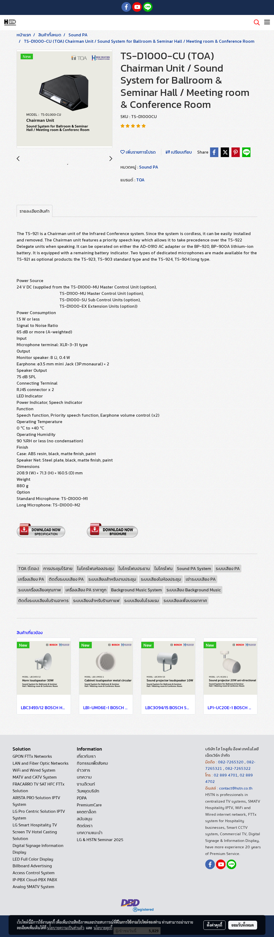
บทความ (84, 777)
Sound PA (148, 167)
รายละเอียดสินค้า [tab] (35, 211)
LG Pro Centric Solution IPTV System (39, 815)
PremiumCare (89, 805)
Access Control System (34, 872)
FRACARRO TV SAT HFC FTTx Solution (38, 787)
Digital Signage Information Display (38, 849)
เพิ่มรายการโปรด (140, 152)
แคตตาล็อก (86, 812)
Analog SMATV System (33, 886)
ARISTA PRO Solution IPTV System (36, 801)
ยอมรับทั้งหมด (242, 925)
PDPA (82, 798)
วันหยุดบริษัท (88, 791)
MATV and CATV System (35, 777)
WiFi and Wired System (34, 770)
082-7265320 (231, 762)
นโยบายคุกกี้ (103, 927)
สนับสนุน (84, 818)
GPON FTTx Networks (32, 756)
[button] (255, 22)
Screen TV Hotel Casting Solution (35, 835)
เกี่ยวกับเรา (86, 756)
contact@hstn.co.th (235, 788)
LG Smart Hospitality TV (35, 825)
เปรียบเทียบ (181, 152)
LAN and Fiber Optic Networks (40, 763)
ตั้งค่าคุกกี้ (214, 925)
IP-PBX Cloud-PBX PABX (35, 879)
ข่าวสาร (83, 770)
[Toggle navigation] (267, 22)
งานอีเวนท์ (86, 784)
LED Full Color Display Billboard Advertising (33, 862)
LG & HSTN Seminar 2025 (100, 839)
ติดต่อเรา (85, 825)
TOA (140, 180)
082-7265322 (238, 768)
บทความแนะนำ (89, 832)
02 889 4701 (226, 775)
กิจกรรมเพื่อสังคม (92, 763)
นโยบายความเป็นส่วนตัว (65, 927)
